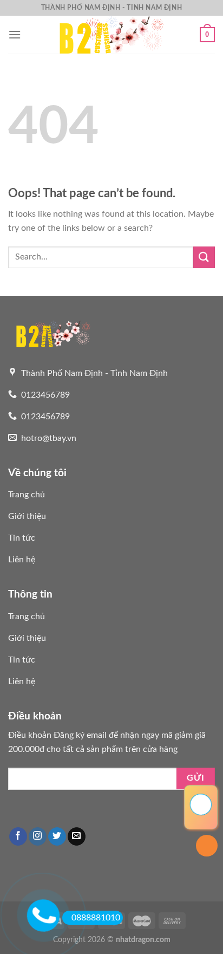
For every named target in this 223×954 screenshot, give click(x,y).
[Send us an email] (77, 836)
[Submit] (204, 257)
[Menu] (14, 34)
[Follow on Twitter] (57, 836)
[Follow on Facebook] (18, 836)
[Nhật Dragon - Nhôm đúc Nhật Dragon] (111, 35)
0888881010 (95, 917)
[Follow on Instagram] (38, 836)
